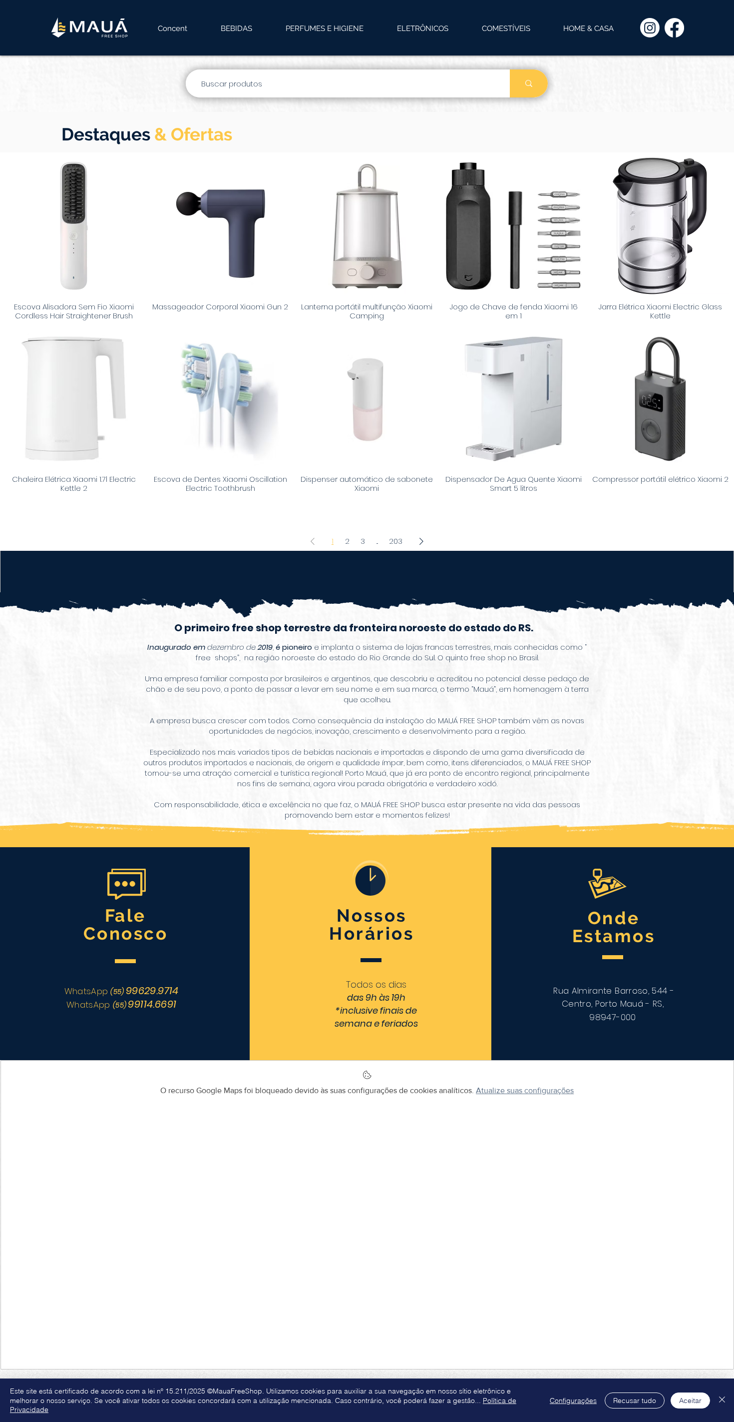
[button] (236, 28)
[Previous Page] (313, 541)
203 (395, 541)
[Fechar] (722, 1400)
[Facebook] (674, 27)
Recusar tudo (634, 1400)
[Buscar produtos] (529, 83)
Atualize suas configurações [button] (525, 1090)
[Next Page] (421, 541)
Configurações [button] (573, 1400)
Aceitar (690, 1400)
